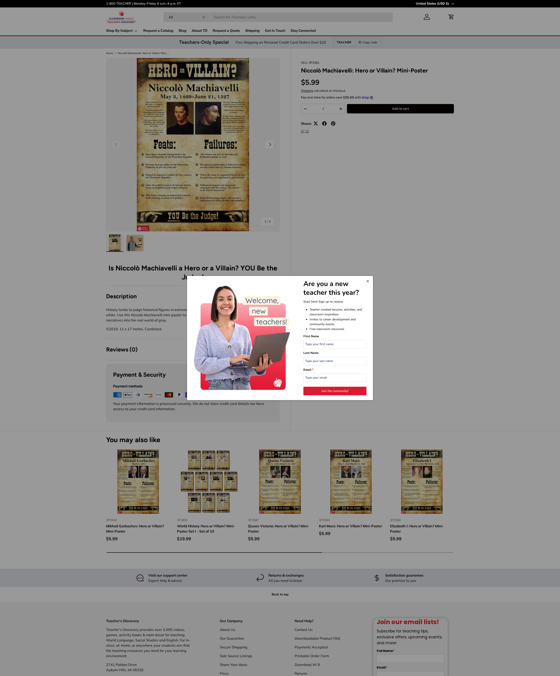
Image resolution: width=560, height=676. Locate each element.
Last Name (311, 353)
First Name (311, 336)
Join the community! (334, 391)
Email (308, 370)
